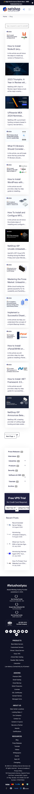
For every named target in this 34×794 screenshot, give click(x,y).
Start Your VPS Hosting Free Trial (18, 508)
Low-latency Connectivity (17, 666)
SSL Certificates (17, 692)
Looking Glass (16, 712)
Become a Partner (17, 725)
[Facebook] (7, 631)
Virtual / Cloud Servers (17, 650)
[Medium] (17, 634)
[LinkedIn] (15, 631)
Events (17, 756)
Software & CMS (16, 475)
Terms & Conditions (23, 768)
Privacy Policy (18, 771)
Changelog (17, 762)
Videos (17, 749)
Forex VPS (17, 653)
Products (14, 466)
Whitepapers (17, 752)
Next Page (10, 436)
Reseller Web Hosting (17, 660)
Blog (17, 740)
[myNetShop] (24, 9)
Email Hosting (17, 679)
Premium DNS (17, 676)
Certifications (17, 731)
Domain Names (17, 696)
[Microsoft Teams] (19, 631)
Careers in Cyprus (17, 722)
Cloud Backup (17, 683)
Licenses (17, 689)
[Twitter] (11, 631)
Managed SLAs (17, 699)
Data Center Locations (17, 709)
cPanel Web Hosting (17, 657)
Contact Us (17, 718)
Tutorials (13, 481)
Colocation (17, 663)
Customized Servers (17, 647)
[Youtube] (27, 631)
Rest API (17, 759)
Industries (14, 461)
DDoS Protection (17, 686)
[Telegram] (23, 631)
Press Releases (17, 743)
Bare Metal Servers (17, 644)
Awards (17, 728)
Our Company (17, 715)
